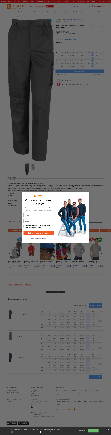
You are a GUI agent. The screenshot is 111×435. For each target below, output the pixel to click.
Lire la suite (58, 429)
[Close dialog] (87, 194)
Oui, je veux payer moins (39, 233)
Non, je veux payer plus (38, 238)
